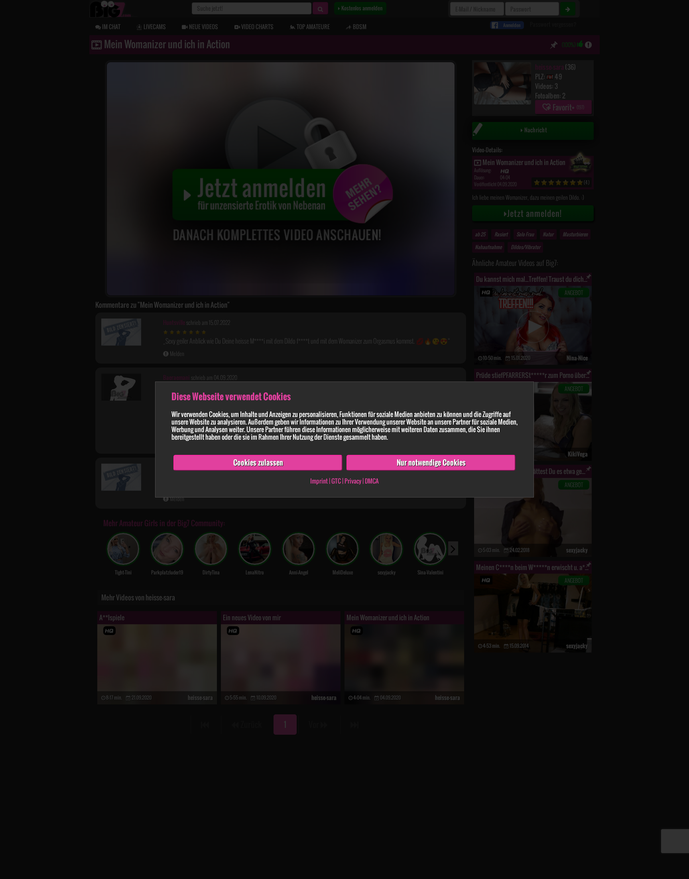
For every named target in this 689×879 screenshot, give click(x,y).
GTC (336, 480)
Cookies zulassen (258, 462)
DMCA (372, 480)
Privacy (352, 480)
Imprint (319, 480)
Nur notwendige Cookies (431, 462)
